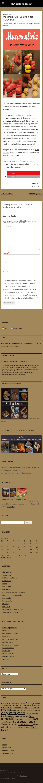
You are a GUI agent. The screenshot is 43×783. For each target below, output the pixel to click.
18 (31, 549)
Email (5, 262)
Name (6, 253)
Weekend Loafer (8, 656)
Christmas (35, 705)
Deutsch (35, 186)
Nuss (32, 710)
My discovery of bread (10, 639)
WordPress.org (7, 753)
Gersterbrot (7, 193)
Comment (7, 226)
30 (19, 555)
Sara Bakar (6, 607)
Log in (4, 745)
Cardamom (17, 705)
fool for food (6, 586)
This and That (12, 23)
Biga (23, 704)
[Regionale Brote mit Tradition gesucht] (21, 452)
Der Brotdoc (6, 581)
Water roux (29, 725)
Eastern (20, 708)
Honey (13, 710)
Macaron (28, 23)
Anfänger (14, 704)
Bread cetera (6, 630)
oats (39, 710)
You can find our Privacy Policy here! (14, 361)
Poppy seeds (14, 716)
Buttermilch (36, 703)
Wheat (36, 724)
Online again (35, 193)
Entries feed (6, 747)
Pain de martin (7, 642)
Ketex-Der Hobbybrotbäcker (12, 595)
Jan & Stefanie (11, 779)
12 (37, 547)
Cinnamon (6, 707)
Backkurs (22, 23)
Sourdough (20, 722)
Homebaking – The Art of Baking (13, 592)
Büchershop (11, 507)
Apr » (9, 557)
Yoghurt (26, 727)
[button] (11, 173)
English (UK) (17, 328)
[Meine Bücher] (14, 501)
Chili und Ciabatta (8, 572)
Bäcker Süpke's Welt (9, 628)
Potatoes (24, 716)
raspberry (22, 719)
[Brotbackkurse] (14, 419)
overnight (35, 714)
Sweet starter (9, 724)
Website (6, 271)
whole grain (18, 727)
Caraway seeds (6, 705)
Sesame (9, 722)
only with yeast (13, 712)
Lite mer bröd (7, 636)
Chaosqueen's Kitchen (10, 633)
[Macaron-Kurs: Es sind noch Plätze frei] (4, 25)
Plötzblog (5, 604)
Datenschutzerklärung (27, 298)
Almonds (5, 703)
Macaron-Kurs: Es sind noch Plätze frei (18, 18)
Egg (25, 707)
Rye (35, 719)
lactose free (27, 710)
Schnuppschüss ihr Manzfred (12, 609)
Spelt (32, 722)
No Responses (36, 23)
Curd (15, 708)
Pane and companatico (10, 645)
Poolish (5, 716)
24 (25, 552)
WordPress (23, 776)
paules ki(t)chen (8, 648)
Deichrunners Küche (9, 578)
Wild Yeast (6, 659)
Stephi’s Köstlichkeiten (10, 612)
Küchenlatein (7, 601)
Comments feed (8, 750)
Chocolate (26, 705)
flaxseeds (30, 708)
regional (29, 719)
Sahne (3, 722)
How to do (19, 710)
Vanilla (21, 724)
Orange (28, 714)
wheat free (7, 727)
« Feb (3, 557)
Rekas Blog (6, 651)
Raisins (16, 719)
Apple (19, 703)
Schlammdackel (7, 653)
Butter (29, 703)
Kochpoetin (6, 598)
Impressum (4, 770)
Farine (4, 584)
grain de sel (6, 589)
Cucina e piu (6, 575)
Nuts (36, 710)
